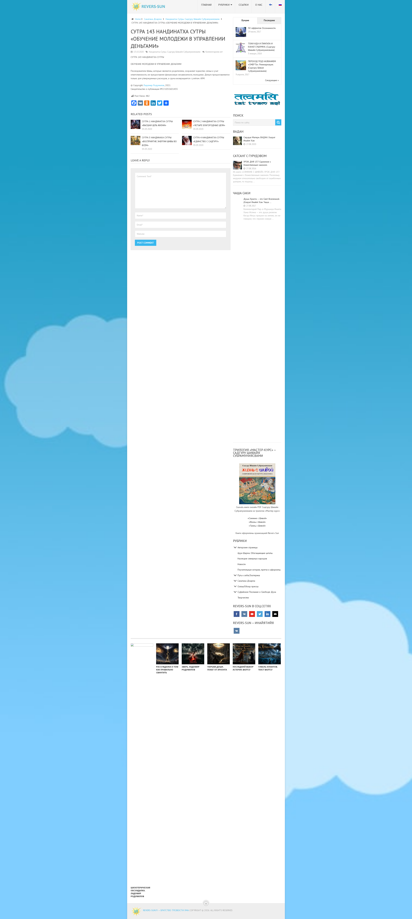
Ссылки (243, 4)
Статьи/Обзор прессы (248, 586)
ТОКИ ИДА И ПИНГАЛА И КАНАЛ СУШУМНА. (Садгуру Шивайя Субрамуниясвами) (261, 46)
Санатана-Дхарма (246, 580)
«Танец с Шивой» (257, 525)
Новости (242, 564)
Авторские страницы (248, 547)
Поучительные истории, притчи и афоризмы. (259, 569)
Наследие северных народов (252, 558)
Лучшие (245, 20)
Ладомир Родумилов (154, 85)
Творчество (243, 597)
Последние (269, 20)
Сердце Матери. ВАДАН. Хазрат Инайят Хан (259, 139)
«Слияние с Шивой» (257, 518)
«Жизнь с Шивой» (257, 522)
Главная (206, 4)
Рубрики (223, 4)
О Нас (258, 4)
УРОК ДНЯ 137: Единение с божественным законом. (257, 163)
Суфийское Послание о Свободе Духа (257, 591)
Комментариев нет (214, 51)
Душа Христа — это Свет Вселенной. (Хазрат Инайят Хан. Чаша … (261, 200)
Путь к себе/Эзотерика (249, 575)
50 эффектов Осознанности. (262, 28)
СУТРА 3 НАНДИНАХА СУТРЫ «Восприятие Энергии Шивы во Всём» (159, 141)
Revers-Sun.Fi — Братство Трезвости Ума (166, 910)
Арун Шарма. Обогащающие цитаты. (255, 553)
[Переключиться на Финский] (270, 6)
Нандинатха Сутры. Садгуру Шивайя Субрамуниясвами (174, 51)
